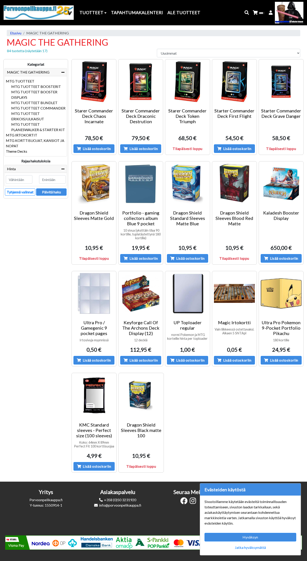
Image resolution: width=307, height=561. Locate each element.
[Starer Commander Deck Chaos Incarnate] (93, 81)
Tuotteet (92, 12)
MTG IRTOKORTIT (21, 135)
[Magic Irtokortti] (234, 293)
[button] (247, 13)
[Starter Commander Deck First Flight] (234, 81)
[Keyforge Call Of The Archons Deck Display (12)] (140, 293)
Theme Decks (16, 151)
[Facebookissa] (185, 502)
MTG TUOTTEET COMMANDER (38, 108)
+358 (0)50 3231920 (120, 500)
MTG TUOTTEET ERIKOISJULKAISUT (27, 116)
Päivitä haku (51, 192)
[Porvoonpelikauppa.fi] (39, 12)
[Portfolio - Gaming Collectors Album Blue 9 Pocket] (140, 183)
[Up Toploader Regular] (187, 293)
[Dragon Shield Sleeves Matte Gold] (93, 183)
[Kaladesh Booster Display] (281, 183)
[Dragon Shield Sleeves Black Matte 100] (141, 395)
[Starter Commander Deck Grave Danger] (281, 81)
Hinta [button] (11, 169)
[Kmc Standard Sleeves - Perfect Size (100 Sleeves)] (94, 395)
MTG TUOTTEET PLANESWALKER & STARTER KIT (38, 127)
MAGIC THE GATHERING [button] (28, 72)
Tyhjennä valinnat (20, 192)
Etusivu (15, 33)
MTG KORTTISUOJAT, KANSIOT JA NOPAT (35, 143)
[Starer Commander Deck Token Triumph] (187, 81)
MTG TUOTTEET (20, 81)
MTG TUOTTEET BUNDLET (34, 103)
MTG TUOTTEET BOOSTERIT (36, 86)
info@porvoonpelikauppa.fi (120, 505)
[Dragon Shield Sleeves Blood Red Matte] (234, 183)
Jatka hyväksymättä (250, 547)
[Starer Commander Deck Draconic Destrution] (140, 81)
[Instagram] (194, 502)
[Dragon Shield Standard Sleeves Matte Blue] (187, 183)
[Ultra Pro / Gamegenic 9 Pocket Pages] (93, 293)
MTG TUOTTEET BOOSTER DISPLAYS (34, 94)
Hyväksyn (250, 537)
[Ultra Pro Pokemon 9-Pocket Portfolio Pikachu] (281, 293)
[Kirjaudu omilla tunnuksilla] (271, 13)
